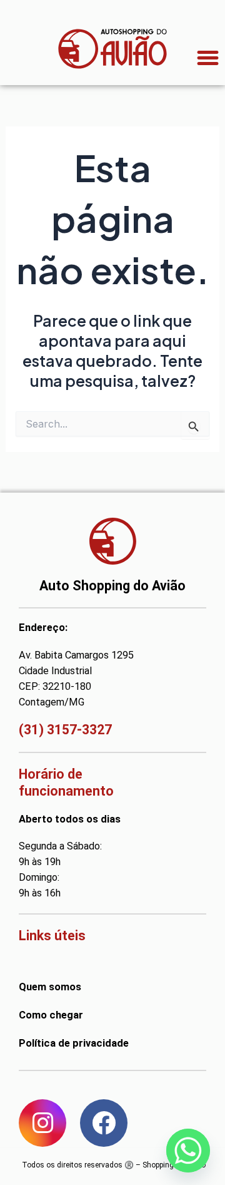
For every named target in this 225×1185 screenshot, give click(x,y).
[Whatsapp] (188, 1150)
